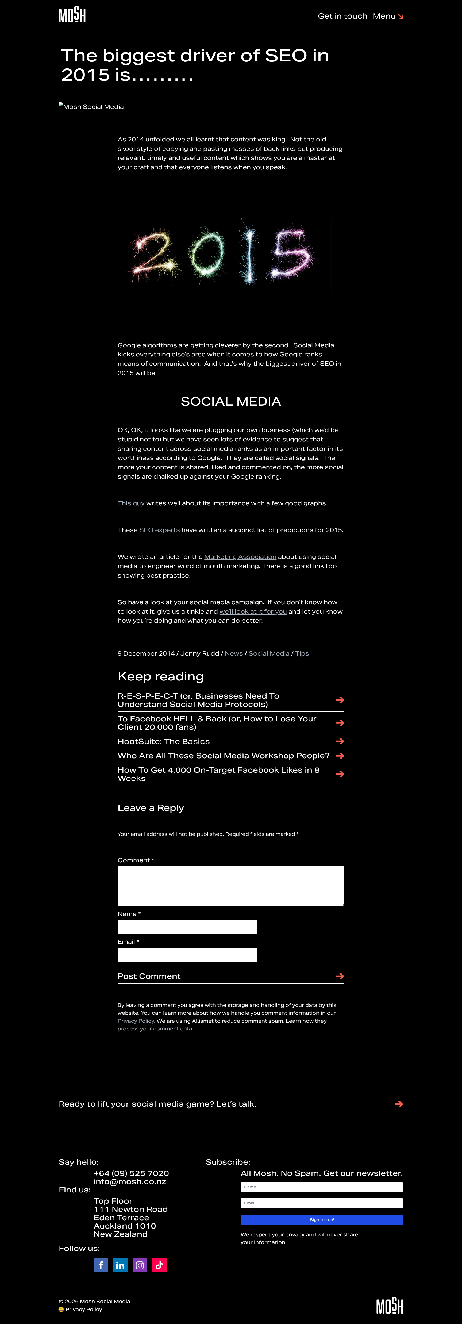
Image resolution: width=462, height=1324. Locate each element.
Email (128, 941)
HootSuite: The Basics (164, 741)
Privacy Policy (136, 1021)
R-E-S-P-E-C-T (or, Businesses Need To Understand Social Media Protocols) (198, 700)
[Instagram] (140, 1265)
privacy (295, 1234)
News (234, 653)
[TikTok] (159, 1265)
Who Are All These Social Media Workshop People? (224, 755)
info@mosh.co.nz (130, 1181)
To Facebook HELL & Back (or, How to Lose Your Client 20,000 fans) (217, 723)
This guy (131, 503)
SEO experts (159, 530)
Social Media (269, 653)
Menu (385, 16)
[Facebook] (101, 1265)
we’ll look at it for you (253, 611)
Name (129, 914)
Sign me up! (322, 1219)
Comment (136, 860)
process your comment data (155, 1029)
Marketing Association (240, 556)
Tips (302, 653)
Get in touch (342, 16)
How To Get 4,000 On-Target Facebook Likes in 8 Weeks (219, 774)
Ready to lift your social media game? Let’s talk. (157, 1104)
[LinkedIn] (120, 1265)
